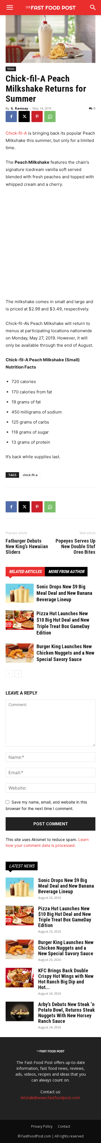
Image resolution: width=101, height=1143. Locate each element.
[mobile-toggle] (10, 7)
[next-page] (18, 673)
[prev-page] (9, 673)
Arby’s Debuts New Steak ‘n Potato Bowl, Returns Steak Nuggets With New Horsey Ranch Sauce (66, 1012)
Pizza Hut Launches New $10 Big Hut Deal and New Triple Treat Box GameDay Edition (64, 917)
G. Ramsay (19, 108)
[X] (24, 116)
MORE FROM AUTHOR (66, 571)
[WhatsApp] (50, 116)
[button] (93, 7)
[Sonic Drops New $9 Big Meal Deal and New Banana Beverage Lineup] (20, 593)
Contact (64, 1126)
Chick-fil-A (16, 133)
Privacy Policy (41, 1126)
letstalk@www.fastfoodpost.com (50, 1097)
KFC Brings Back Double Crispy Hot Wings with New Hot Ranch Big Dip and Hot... (65, 979)
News (10, 69)
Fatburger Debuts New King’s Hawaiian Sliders (27, 546)
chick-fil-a (30, 475)
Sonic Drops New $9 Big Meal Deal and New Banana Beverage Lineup (64, 593)
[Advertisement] (50, 245)
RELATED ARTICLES (25, 571)
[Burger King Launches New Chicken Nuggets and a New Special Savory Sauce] (20, 653)
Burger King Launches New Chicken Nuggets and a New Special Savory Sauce (65, 652)
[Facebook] (11, 116)
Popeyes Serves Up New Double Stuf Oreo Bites (75, 546)
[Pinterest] (37, 116)
